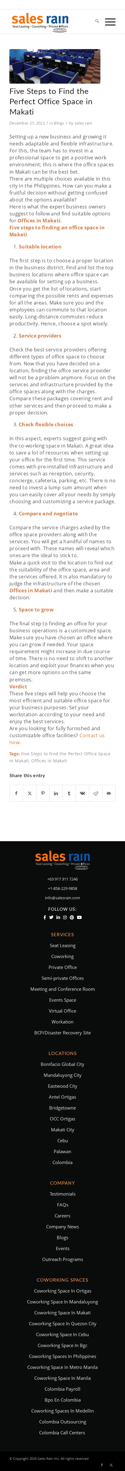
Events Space (62, 1000)
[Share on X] (29, 793)
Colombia (62, 1162)
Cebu (62, 1140)
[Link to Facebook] (101, 1464)
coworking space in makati (62, 1313)
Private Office (63, 967)
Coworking (62, 956)
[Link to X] (111, 1464)
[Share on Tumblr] (69, 793)
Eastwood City (62, 1086)
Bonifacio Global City (62, 1064)
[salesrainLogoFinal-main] (51, 21)
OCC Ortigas (62, 1119)
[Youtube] (79, 917)
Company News (62, 1226)
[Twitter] (51, 917)
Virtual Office (62, 1011)
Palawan (62, 1151)
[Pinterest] (72, 917)
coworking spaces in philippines (62, 1356)
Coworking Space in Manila (62, 1378)
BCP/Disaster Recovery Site (62, 1033)
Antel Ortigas (62, 1097)
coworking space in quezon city (62, 1323)
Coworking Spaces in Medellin (62, 1411)
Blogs (59, 123)
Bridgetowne (62, 1108)
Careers (62, 1216)
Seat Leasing (63, 945)
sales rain (83, 123)
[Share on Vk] (82, 793)
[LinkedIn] (58, 917)
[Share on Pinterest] (42, 793)
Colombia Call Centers (62, 1432)
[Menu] (107, 21)
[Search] (94, 21)
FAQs (62, 1205)
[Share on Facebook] (16, 793)
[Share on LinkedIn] (55, 793)
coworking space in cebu (62, 1334)
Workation (62, 1022)
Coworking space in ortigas (62, 1291)
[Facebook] (44, 917)
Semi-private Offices (63, 978)
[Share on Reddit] (95, 793)
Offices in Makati (49, 761)
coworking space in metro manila (62, 1367)
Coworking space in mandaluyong (62, 1302)
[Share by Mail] (109, 793)
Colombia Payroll (62, 1389)
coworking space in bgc (62, 1345)
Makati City (62, 1130)
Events (62, 1248)
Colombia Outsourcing (62, 1422)
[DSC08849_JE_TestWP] (54, 66)
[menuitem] (94, 21)
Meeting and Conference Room (62, 989)
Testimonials (63, 1194)
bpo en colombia (63, 1400)
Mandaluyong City (63, 1075)
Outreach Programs (62, 1259)
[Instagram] (65, 917)
